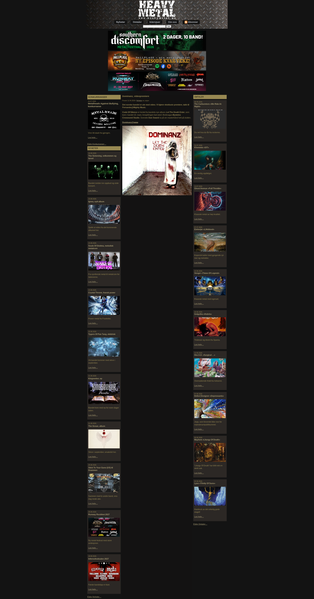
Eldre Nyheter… (94, 597)
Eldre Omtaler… (200, 524)
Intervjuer (155, 22)
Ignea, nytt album (96, 202)
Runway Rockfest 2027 (99, 514)
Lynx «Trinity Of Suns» (204, 483)
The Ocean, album (96, 426)
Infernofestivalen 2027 (98, 559)
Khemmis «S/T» (201, 147)
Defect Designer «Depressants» (209, 396)
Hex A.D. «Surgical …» (204, 355)
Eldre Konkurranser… (96, 144)
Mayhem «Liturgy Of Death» (207, 440)
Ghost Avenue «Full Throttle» (207, 188)
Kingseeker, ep (95, 379)
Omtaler (137, 22)
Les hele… (92, 138)
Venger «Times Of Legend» (206, 273)
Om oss (172, 22)
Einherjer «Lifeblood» (204, 229)
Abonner (193, 22)
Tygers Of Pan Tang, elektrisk (101, 334)
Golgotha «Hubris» (203, 314)
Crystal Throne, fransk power (101, 293)
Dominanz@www (130, 122)
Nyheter (120, 22)
